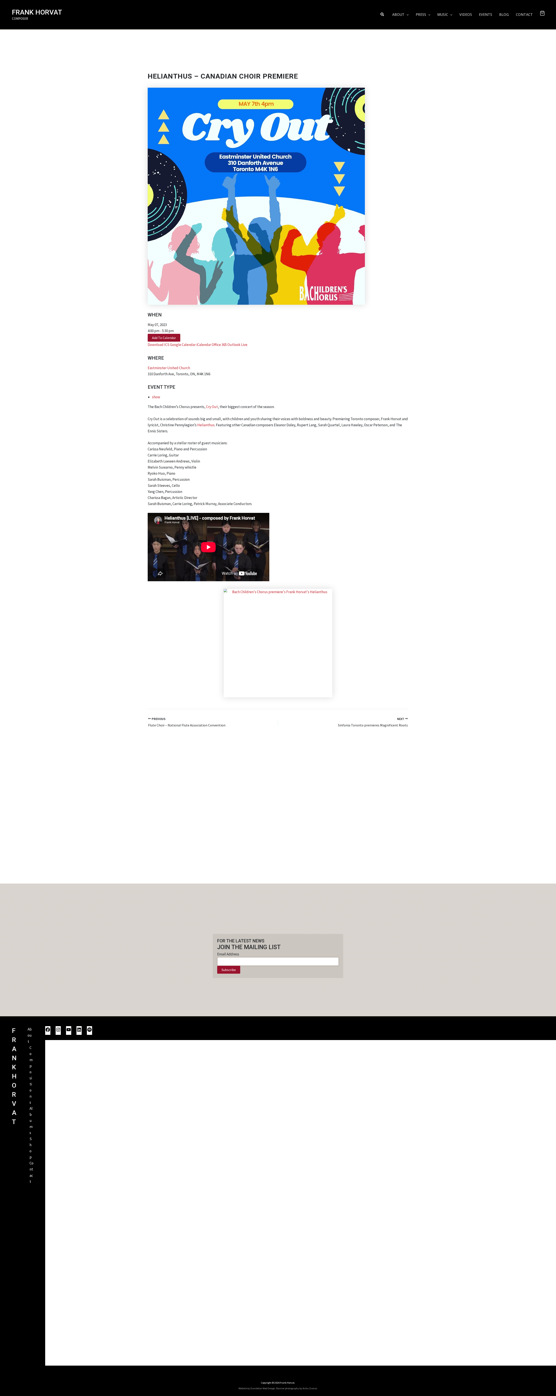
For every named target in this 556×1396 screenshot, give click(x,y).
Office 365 (219, 344)
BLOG (504, 14)
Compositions (31, 1075)
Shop (31, 1147)
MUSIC (442, 14)
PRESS (421, 14)
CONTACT (524, 14)
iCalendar (203, 344)
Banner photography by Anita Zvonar (296, 1388)
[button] (382, 14)
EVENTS (485, 14)
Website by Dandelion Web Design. (257, 1388)
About (30, 1035)
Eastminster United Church (169, 367)
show (156, 397)
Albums (31, 1120)
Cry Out (212, 406)
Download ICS (158, 344)
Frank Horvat (37, 12)
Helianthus (206, 425)
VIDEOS (465, 14)
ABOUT (398, 14)
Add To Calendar (164, 338)
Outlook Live (237, 344)
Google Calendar (183, 344)
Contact (31, 1172)
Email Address (228, 954)
